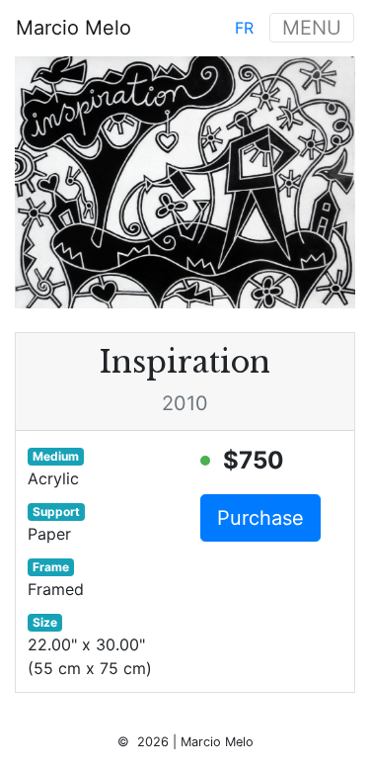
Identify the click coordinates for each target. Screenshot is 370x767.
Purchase (260, 518)
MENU (311, 28)
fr (244, 28)
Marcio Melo (73, 28)
